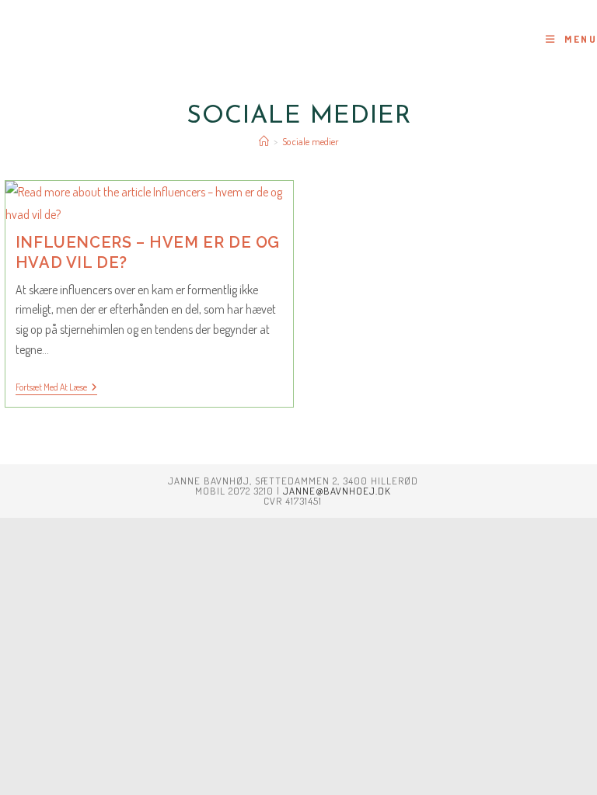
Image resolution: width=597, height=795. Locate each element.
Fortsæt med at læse (56, 388)
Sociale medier (310, 141)
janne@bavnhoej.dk (337, 490)
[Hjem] (264, 141)
